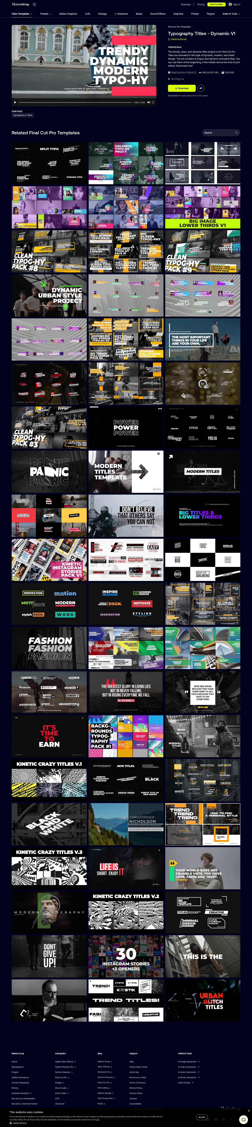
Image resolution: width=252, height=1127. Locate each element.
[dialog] (126, 1117)
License (133, 1098)
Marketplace (18, 1067)
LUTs (87, 13)
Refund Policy (136, 1088)
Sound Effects (158, 13)
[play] (15, 102)
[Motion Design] (112, 1093)
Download (173, 95)
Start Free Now (216, 4)
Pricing (15, 1088)
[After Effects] (111, 1067)
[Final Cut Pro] (111, 1082)
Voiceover (122, 13)
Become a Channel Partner (25, 1104)
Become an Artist (138, 1077)
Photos (195, 13)
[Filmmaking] (109, 1088)
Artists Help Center (139, 1067)
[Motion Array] (111, 1061)
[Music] (104, 1103)
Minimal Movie (179, 39)
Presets (44, 13)
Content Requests (20, 1083)
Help (132, 1061)
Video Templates (21, 13)
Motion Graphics (68, 13)
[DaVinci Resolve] (114, 1077)
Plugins (211, 13)
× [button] (249, 1111)
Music (139, 13)
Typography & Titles (22, 115)
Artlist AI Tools (230, 13)
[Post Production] (114, 1098)
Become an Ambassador (23, 1098)
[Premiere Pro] (111, 1072)
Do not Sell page (93, 1120)
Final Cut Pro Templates (179, 27)
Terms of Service (138, 1083)
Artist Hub (134, 1072)
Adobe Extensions (20, 1077)
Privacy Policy (136, 1093)
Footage (102, 13)
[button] (86, 1123)
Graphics (178, 13)
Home (14, 1061)
